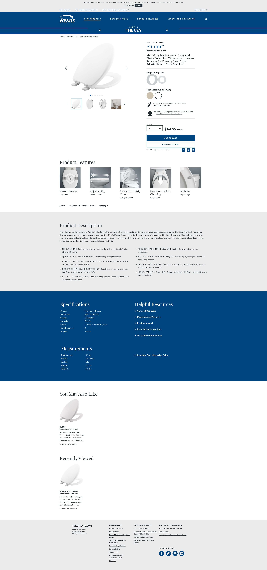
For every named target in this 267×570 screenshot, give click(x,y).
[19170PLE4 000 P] (72, 411)
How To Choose (119, 19)
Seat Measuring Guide (161, 105)
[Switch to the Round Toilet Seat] (162, 79)
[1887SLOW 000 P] (72, 475)
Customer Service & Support (114, 10)
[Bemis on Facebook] (161, 553)
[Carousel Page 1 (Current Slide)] (90, 95)
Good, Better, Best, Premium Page (169, 114)
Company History (116, 528)
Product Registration (117, 546)
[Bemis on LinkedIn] (181, 553)
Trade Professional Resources (170, 528)
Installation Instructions (149, 329)
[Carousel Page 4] (97, 95)
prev (66, 68)
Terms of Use (114, 552)
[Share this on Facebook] (183, 150)
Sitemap (112, 561)
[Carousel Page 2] (92, 95)
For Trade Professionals (86, 10)
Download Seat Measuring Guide (152, 355)
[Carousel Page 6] (102, 95)
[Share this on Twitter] (193, 150)
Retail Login (163, 532)
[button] (171, 144)
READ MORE (129, 5)
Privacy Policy (114, 549)
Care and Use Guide (146, 311)
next (126, 68)
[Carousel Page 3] (95, 95)
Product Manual (145, 323)
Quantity (151, 124)
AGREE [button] (138, 5)
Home (62, 36)
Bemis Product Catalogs (143, 537)
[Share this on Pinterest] (188, 150)
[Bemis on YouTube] (175, 553)
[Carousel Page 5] (99, 95)
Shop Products (92, 19)
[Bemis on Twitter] (168, 553)
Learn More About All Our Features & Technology (84, 206)
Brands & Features (147, 19)
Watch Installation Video (149, 335)
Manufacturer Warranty (149, 317)
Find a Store (65, 10)
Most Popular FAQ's (142, 528)
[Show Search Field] (206, 19)
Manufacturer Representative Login (172, 535)
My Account (199, 10)
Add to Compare (163, 150)
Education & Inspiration (181, 19)
